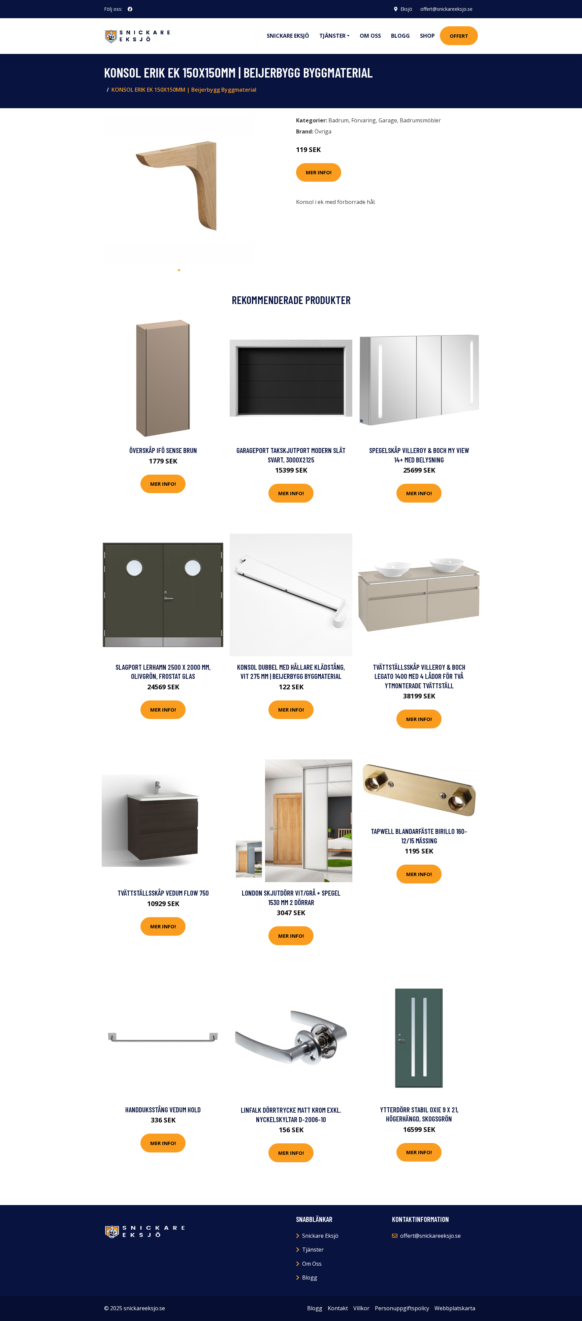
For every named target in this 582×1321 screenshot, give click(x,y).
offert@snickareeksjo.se (446, 9)
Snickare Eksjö (288, 35)
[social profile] (130, 9)
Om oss (370, 35)
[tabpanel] (179, 189)
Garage (388, 120)
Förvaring (363, 120)
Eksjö (406, 9)
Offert (459, 35)
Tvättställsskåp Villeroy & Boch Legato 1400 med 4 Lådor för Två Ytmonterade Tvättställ (419, 676)
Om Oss (312, 1263)
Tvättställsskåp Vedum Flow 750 (163, 893)
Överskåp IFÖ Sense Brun (163, 450)
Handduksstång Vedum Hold (163, 1109)
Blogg (400, 35)
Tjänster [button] (332, 35)
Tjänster (313, 1249)
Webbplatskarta (454, 1308)
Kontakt (338, 1308)
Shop (427, 35)
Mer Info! (318, 172)
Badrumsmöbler (420, 120)
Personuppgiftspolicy (402, 1308)
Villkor (361, 1308)
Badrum (338, 120)
